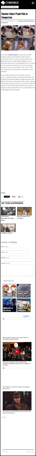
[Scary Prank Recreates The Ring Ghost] (8, 211)
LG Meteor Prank (6, 233)
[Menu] (33, 3)
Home (2, 21)
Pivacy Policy (5, 451)
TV (17, 21)
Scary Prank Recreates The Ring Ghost (7, 218)
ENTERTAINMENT (10, 21)
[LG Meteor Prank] (8, 228)
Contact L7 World (30, 451)
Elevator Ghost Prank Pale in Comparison (14, 15)
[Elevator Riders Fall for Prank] (24, 211)
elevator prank (12, 55)
